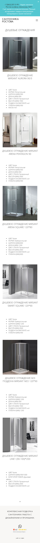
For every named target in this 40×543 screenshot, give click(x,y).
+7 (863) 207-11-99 (12, 4)
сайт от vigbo (20, 538)
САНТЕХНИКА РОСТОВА (10, 20)
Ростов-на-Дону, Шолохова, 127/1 (19, 7)
